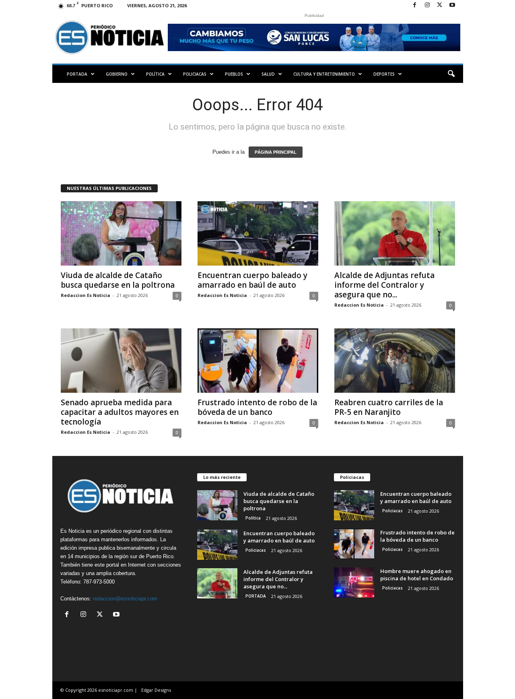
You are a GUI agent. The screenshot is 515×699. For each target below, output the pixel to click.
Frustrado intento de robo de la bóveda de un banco (257, 407)
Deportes (384, 74)
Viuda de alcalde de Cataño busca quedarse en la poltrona (118, 280)
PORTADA (77, 74)
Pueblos (234, 74)
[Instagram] (427, 5)
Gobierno (117, 74)
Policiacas (194, 74)
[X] (440, 5)
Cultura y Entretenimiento (324, 74)
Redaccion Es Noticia (85, 295)
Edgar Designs (156, 690)
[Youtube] (452, 5)
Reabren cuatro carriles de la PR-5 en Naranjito (388, 407)
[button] (451, 74)
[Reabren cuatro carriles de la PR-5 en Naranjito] (394, 360)
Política (155, 74)
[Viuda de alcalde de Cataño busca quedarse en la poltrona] (121, 233)
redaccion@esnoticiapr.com (125, 599)
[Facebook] (415, 5)
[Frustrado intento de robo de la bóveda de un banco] (258, 360)
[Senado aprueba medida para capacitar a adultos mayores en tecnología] (121, 360)
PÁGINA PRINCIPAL (276, 152)
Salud (268, 74)
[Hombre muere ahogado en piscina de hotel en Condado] (354, 582)
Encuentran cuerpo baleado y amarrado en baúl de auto (252, 280)
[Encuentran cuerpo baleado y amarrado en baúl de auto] (258, 233)
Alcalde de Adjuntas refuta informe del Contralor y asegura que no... (384, 285)
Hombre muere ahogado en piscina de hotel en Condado (416, 574)
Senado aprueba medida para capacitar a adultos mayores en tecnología (120, 412)
